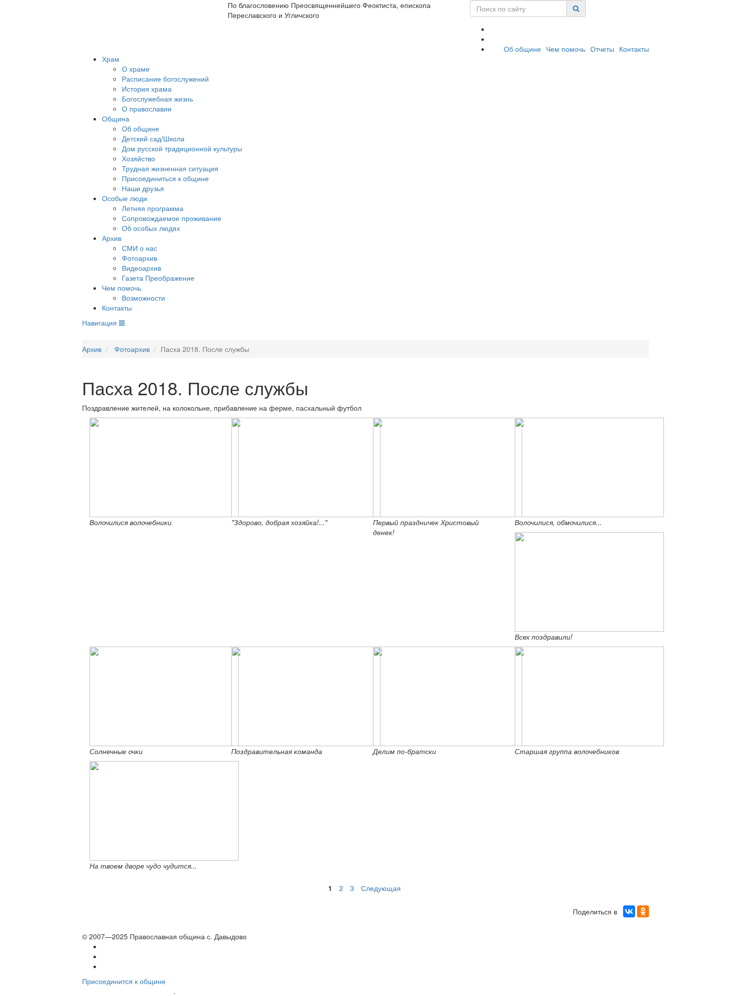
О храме (136, 69)
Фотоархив (139, 258)
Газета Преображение (158, 278)
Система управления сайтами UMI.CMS (234, 991)
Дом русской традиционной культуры (182, 148)
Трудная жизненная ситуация (170, 168)
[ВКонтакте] (629, 911)
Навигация (100, 323)
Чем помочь (565, 49)
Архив (111, 238)
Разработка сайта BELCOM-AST (128, 991)
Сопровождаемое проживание (171, 218)
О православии (147, 108)
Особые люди (124, 198)
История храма (147, 89)
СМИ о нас (139, 248)
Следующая (381, 888)
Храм (110, 59)
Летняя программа (152, 208)
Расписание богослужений (165, 79)
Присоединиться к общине (165, 178)
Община (115, 118)
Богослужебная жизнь (157, 99)
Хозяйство (138, 158)
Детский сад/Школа (153, 138)
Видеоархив (141, 268)
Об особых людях (151, 228)
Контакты (634, 49)
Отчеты (602, 49)
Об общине (522, 49)
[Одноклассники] (643, 911)
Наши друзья (143, 188)
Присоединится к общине (124, 981)
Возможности (143, 298)
